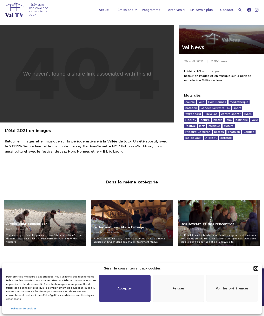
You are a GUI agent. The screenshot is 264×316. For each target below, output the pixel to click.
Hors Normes (217, 102)
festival (190, 126)
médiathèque (239, 102)
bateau (219, 132)
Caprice (249, 132)
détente (226, 138)
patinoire (242, 120)
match (217, 120)
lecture (205, 120)
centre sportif (231, 114)
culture (228, 126)
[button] (256, 268)
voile (255, 120)
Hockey (190, 120)
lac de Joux (193, 138)
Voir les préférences (232, 288)
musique (214, 126)
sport (237, 108)
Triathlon (234, 132)
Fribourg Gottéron (197, 132)
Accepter (124, 288)
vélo (201, 102)
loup (229, 120)
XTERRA (211, 138)
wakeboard (193, 114)
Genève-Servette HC (215, 108)
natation (191, 108)
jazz (202, 126)
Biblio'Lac (211, 114)
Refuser (178, 288)
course (190, 102)
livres (248, 114)
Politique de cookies (24, 308)
